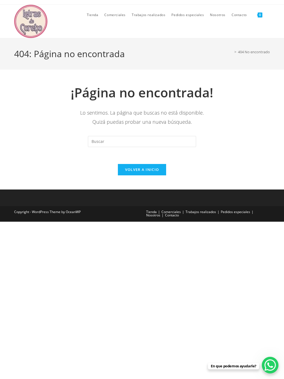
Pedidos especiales (235, 211)
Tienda (151, 211)
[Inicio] (231, 51)
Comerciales (171, 211)
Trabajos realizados (201, 211)
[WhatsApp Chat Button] (270, 365)
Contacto (172, 215)
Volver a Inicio (142, 169)
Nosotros (153, 215)
